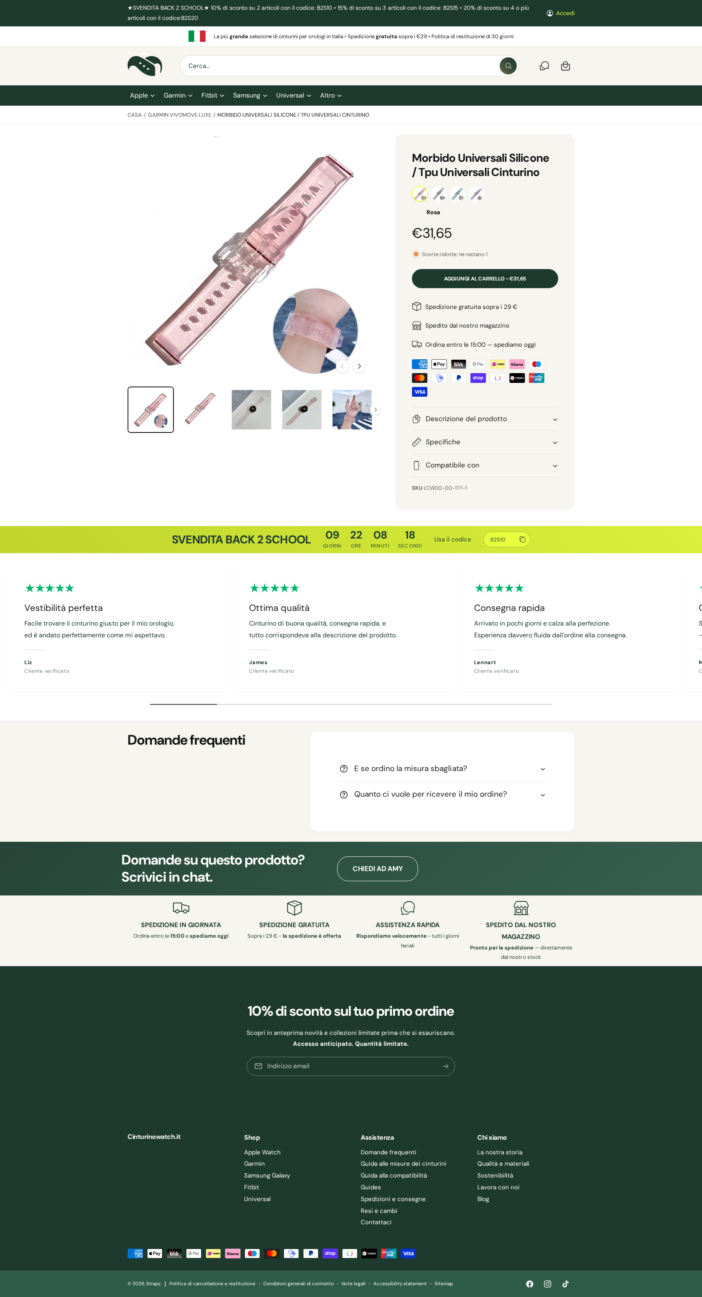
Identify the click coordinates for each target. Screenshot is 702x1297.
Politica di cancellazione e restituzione (212, 1284)
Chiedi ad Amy (378, 868)
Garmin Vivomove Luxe (179, 114)
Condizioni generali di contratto (298, 1284)
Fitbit (209, 95)
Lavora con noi (498, 1187)
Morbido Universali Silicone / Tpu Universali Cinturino (293, 114)
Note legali (354, 1284)
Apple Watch (262, 1152)
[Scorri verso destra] (359, 366)
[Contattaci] (544, 65)
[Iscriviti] (446, 1066)
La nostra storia (499, 1152)
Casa (135, 114)
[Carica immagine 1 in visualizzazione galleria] (151, 410)
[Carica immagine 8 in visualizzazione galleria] (302, 410)
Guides (371, 1187)
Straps (153, 1284)
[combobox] (349, 65)
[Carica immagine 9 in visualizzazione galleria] (352, 410)
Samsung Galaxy (267, 1175)
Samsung (246, 95)
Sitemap (444, 1284)
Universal (290, 95)
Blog (483, 1199)
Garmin (175, 95)
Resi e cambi (379, 1211)
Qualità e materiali (503, 1164)
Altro (327, 95)
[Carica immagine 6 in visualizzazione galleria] (201, 410)
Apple (139, 95)
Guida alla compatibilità (394, 1175)
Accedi (565, 13)
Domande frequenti (388, 1152)
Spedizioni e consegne (393, 1199)
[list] (351, 36)
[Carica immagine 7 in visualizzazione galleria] (251, 410)
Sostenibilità (495, 1175)
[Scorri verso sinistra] (342, 366)
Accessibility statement (400, 1284)
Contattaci (376, 1222)
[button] (142, 95)
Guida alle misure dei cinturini (404, 1164)
